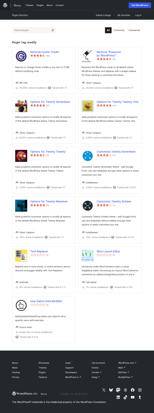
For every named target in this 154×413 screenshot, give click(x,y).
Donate (97, 372)
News (15, 367)
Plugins (42, 372)
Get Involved (98, 363)
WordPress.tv (73, 377)
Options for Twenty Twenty (48, 151)
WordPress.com (127, 363)
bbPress (123, 372)
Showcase (44, 363)
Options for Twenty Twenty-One (118, 101)
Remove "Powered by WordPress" (109, 53)
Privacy (15, 377)
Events (95, 367)
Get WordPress (140, 5)
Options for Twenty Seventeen (50, 101)
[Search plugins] (53, 30)
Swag (96, 377)
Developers (71, 372)
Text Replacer (39, 251)
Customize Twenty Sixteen (114, 201)
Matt (121, 367)
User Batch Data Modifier (46, 301)
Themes (43, 367)
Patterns (43, 377)
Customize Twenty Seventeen (116, 151)
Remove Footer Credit (44, 52)
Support (69, 367)
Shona (44, 394)
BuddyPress (125, 377)
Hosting (16, 372)
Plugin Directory (20, 15)
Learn (68, 363)
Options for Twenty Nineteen (49, 201)
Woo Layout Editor (108, 251)
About (15, 363)
